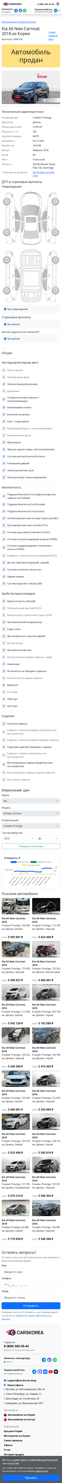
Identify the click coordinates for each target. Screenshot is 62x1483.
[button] (55, 87)
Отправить (31, 1306)
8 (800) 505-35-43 (45, 4)
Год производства (12, 832)
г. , (24, 1389)
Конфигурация (10, 820)
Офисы (8, 1445)
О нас (7, 1449)
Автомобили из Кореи (21, 1414)
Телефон (6, 1278)
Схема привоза (13, 1440)
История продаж (14, 1454)
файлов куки (42, 1471)
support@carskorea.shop (21, 1380)
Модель (6, 807)
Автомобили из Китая (21, 1419)
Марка (5, 795)
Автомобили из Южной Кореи (19, 22)
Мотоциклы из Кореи (17, 1435)
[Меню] (57, 4)
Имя (4, 1265)
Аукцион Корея (13, 1431)
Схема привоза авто (53, 36)
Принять (31, 1478)
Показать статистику (31, 846)
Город (5, 1291)
